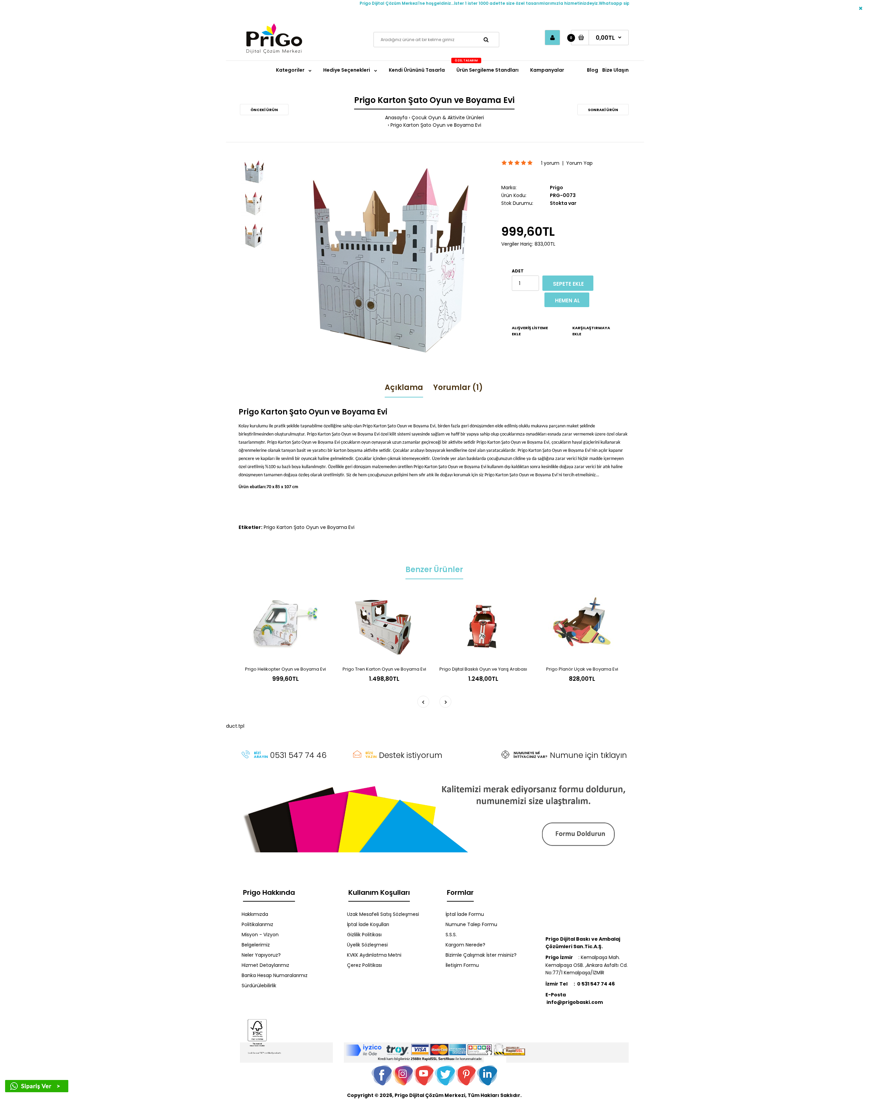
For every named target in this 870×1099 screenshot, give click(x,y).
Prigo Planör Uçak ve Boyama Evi (582, 669)
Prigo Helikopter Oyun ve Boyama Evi (285, 669)
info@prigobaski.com (574, 998)
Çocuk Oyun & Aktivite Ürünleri (448, 117)
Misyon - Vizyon (260, 934)
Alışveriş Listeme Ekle (530, 331)
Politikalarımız (257, 924)
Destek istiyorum (410, 755)
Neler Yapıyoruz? (261, 955)
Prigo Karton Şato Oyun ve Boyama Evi (435, 125)
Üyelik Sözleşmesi (367, 944)
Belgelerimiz (256, 944)
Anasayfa (396, 117)
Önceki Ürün (264, 109)
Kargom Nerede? (465, 944)
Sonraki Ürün (603, 109)
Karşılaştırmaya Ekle (591, 331)
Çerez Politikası (364, 965)
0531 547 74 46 (298, 755)
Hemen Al (567, 300)
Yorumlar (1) (458, 387)
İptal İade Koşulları (368, 924)
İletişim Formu (462, 965)
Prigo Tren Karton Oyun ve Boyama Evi (384, 669)
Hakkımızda (255, 914)
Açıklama (404, 387)
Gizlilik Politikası (364, 934)
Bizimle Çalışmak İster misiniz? (481, 955)
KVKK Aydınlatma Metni (374, 955)
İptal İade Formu (465, 914)
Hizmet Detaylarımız (265, 965)
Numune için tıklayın (588, 755)
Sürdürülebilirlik (259, 985)
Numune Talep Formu (471, 924)
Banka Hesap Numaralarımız (275, 975)
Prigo (556, 187)
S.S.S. (451, 934)
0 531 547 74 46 (596, 983)
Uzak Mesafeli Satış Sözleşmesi (383, 914)
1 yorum (550, 163)
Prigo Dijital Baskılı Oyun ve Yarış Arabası (483, 669)
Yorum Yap (579, 163)
